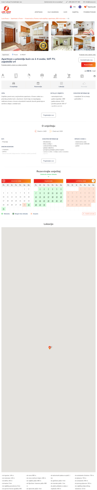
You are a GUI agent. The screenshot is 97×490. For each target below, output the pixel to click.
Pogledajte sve (48, 115)
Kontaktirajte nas (87, 60)
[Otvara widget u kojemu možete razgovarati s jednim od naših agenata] (84, 479)
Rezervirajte (88, 65)
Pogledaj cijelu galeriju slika (87, 55)
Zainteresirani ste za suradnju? (53, 2)
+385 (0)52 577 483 (74, 2)
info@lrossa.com (91, 2)
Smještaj (75, 12)
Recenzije (84, 86)
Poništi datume (90, 213)
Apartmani (38, 12)
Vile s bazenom (53, 12)
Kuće (65, 12)
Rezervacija (38, 86)
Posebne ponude (90, 12)
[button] (93, 181)
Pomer (16, 55)
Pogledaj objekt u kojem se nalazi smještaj (14, 65)
